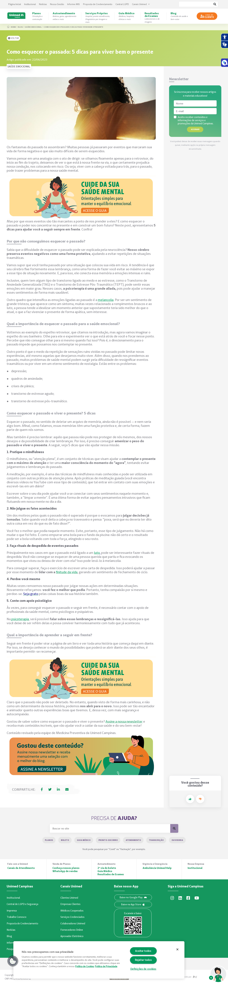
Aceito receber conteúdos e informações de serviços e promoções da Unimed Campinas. (195, 120)
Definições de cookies (143, 968)
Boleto (65, 840)
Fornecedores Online (71, 929)
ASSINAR (195, 129)
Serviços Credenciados (72, 916)
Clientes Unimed (69, 897)
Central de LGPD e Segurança (22, 904)
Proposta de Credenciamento (97, 4)
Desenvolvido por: (184, 977)
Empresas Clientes (70, 904)
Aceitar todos (143, 950)
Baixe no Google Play (131, 897)
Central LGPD (122, 4)
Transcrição (156, 840)
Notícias (43, 4)
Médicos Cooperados (71, 910)
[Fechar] (177, 949)
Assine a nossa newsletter (124, 721)
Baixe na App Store (131, 904)
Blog (20, 27)
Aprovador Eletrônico (71, 936)
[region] (98, 960)
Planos (49, 840)
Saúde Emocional (33, 27)
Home (13, 27)
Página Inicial (14, 4)
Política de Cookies (84, 966)
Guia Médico (83, 840)
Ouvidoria (177, 840)
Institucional (30, 4)
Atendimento (133, 840)
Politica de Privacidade (106, 966)
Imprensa (12, 910)
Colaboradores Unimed (72, 923)
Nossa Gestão (57, 4)
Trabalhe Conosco (16, 916)
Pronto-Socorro (108, 840)
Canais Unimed (139, 4)
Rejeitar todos (143, 959)
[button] (13, 961)
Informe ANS (73, 4)
